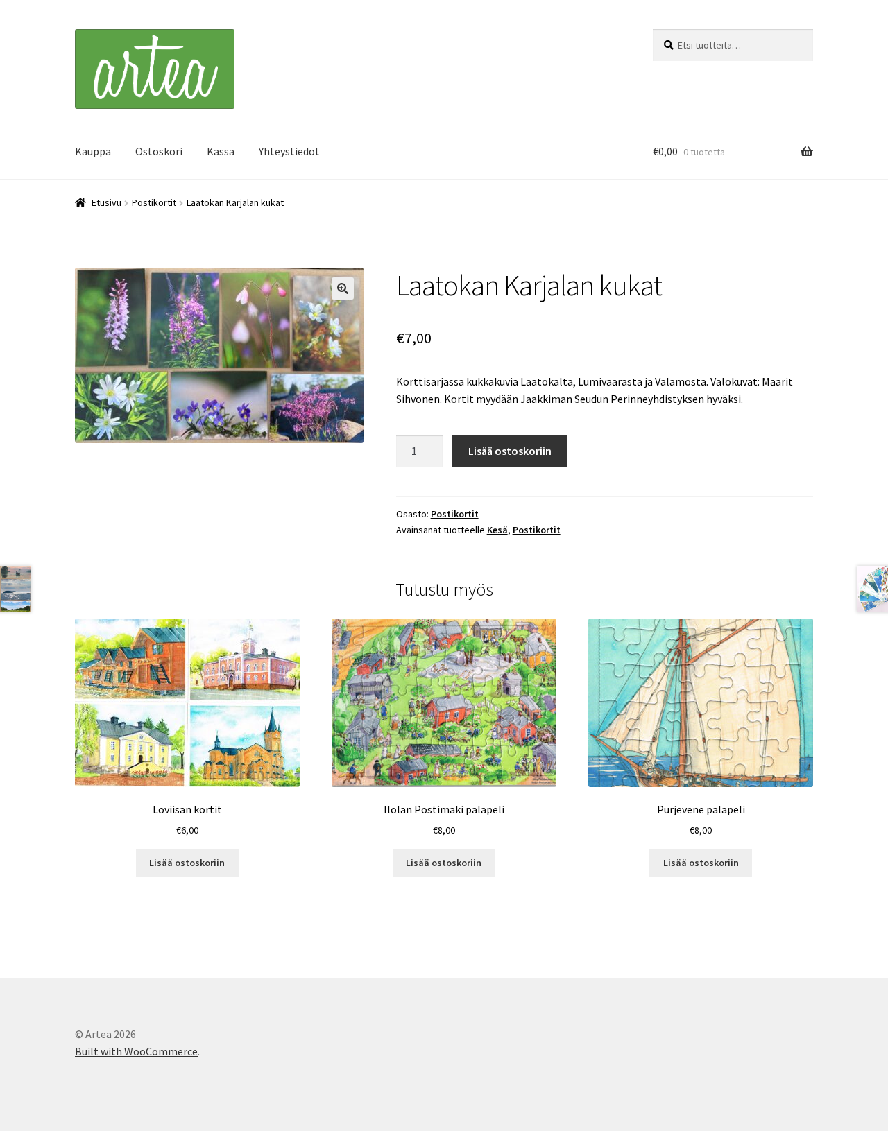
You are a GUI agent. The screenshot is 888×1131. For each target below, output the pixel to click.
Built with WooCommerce (136, 1051)
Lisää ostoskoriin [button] (187, 862)
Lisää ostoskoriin (510, 451)
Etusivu (106, 202)
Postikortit (154, 202)
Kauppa (93, 151)
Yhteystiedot (289, 151)
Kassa (220, 151)
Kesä (497, 530)
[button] (343, 288)
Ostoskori (158, 151)
